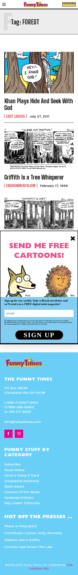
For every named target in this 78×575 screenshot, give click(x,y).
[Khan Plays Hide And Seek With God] (39, 72)
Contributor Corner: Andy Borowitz (33, 533)
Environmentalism (21, 185)
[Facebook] (8, 434)
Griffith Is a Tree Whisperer (34, 177)
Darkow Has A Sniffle (22, 540)
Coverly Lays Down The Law (28, 547)
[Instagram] (19, 434)
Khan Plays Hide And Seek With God (38, 104)
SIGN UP (39, 334)
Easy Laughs (15, 116)
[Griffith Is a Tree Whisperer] (39, 149)
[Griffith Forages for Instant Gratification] (39, 218)
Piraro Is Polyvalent (20, 526)
